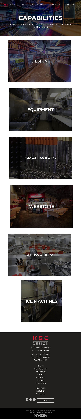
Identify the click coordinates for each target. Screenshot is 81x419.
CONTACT (41, 380)
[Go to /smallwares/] (40, 158)
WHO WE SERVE (38, 5)
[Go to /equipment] (40, 109)
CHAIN (40, 366)
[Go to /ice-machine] (41, 301)
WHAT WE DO (55, 5)
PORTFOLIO (71, 5)
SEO (49, 412)
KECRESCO (40, 388)
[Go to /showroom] (39, 255)
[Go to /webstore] (41, 206)
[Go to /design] (39, 61)
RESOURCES (40, 383)
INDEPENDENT (40, 369)
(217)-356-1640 (43, 354)
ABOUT (25, 5)
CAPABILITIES (40, 372)
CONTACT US (45, 400)
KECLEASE (40, 394)
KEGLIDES (40, 391)
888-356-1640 (44, 357)
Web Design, (32, 412)
